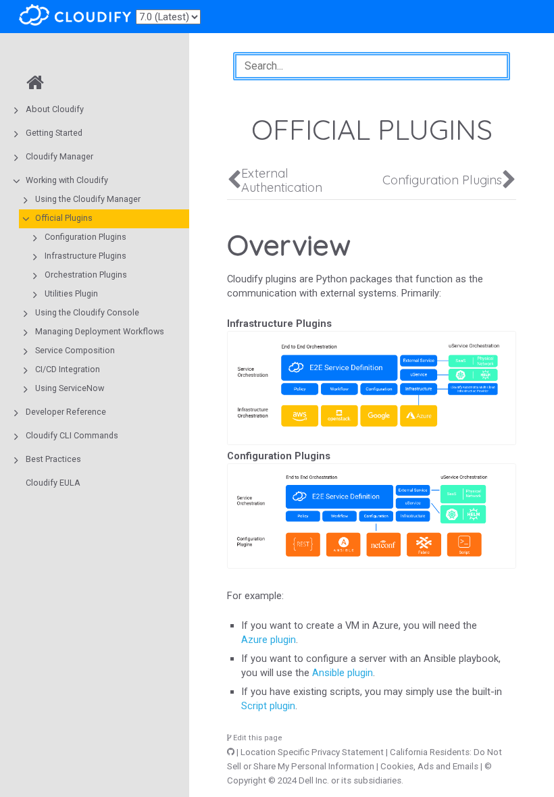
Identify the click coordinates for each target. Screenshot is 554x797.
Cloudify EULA (53, 483)
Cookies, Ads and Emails (429, 766)
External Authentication (281, 180)
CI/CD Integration (67, 369)
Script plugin (268, 706)
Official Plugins (64, 218)
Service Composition (75, 350)
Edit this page (256, 738)
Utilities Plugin (71, 293)
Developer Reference (66, 412)
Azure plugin (268, 640)
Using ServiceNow (69, 388)
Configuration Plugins (85, 237)
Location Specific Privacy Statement (312, 752)
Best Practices (53, 459)
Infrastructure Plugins (85, 256)
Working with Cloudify (67, 180)
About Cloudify (55, 109)
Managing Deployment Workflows (99, 331)
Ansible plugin (342, 673)
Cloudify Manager (59, 156)
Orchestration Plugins (86, 274)
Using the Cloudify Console (87, 312)
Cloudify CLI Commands (72, 435)
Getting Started (54, 133)
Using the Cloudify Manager (88, 199)
